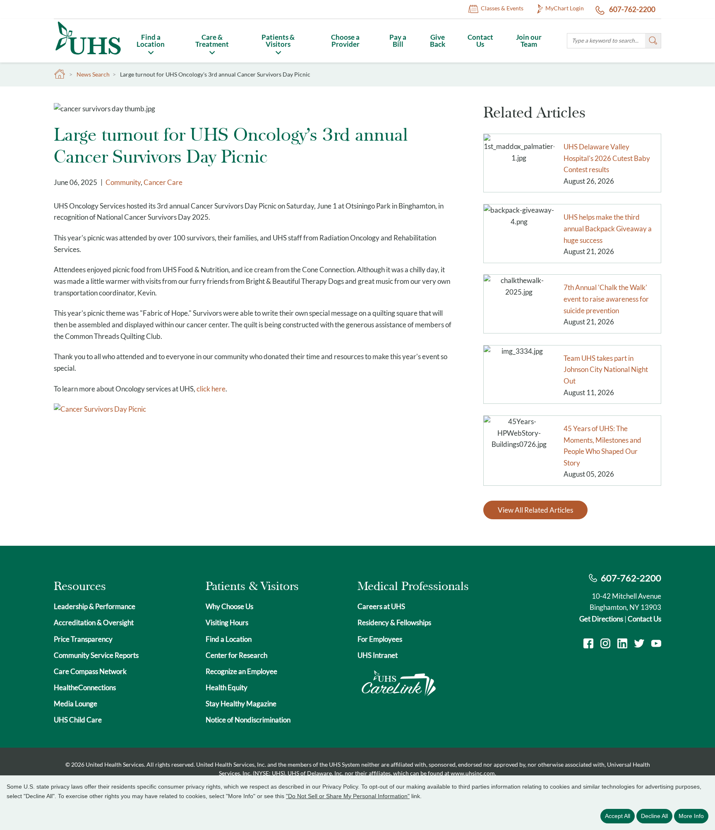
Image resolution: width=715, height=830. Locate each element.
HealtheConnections (85, 687)
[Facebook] (588, 644)
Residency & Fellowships (394, 622)
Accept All (617, 816)
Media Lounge (75, 703)
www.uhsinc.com (473, 773)
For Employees (380, 639)
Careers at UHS (381, 606)
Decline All (654, 816)
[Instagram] (605, 644)
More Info (691, 816)
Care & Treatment (212, 40)
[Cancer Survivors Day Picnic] (100, 409)
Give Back (437, 40)
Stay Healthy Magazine (241, 703)
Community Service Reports (96, 655)
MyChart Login (564, 8)
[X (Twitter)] (639, 644)
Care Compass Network (90, 671)
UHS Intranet (378, 655)
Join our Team (529, 40)
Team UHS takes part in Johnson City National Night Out (606, 369)
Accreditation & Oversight (94, 622)
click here (211, 388)
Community (123, 182)
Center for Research (236, 655)
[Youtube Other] (656, 644)
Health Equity (226, 687)
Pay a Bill (397, 40)
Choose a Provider (345, 40)
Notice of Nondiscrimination (248, 719)
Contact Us (480, 40)
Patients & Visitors (278, 40)
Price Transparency (83, 639)
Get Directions (601, 618)
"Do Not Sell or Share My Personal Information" (348, 796)
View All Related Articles (535, 510)
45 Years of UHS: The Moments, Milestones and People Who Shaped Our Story (602, 445)
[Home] (88, 56)
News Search (93, 74)
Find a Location (151, 40)
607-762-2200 (631, 9)
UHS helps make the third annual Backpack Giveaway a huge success (608, 228)
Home (60, 74)
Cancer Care (163, 182)
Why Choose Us (229, 606)
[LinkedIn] (622, 644)
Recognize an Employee (241, 671)
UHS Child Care (78, 719)
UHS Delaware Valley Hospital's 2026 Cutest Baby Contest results (607, 158)
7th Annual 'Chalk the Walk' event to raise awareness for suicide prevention (606, 298)
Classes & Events (502, 8)
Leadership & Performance (94, 606)
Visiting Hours (227, 622)
